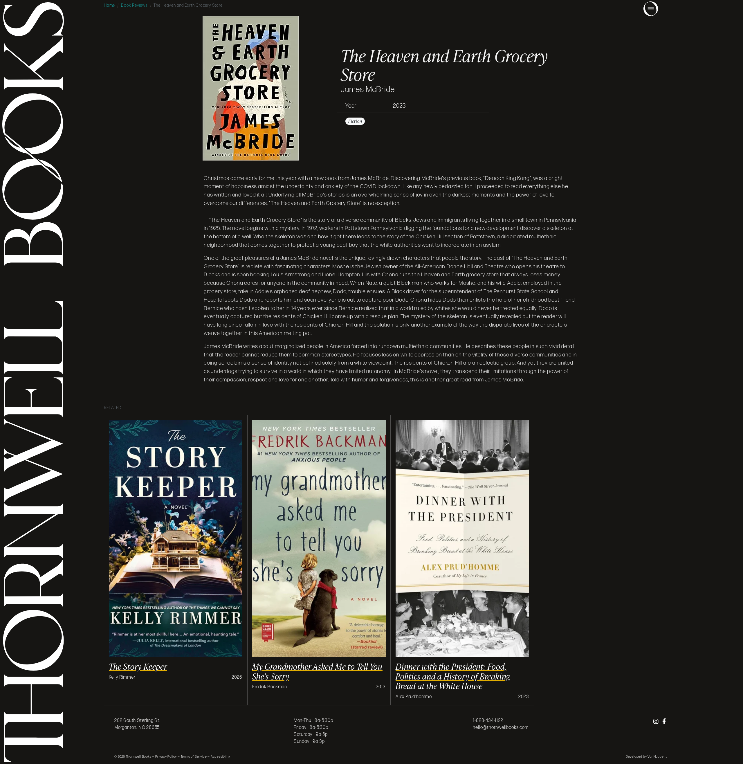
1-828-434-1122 (488, 720)
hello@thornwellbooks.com (501, 727)
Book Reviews (134, 5)
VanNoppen (657, 756)
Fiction (355, 121)
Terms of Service (194, 756)
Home (109, 5)
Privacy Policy (166, 756)
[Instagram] (656, 721)
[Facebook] (664, 721)
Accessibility (220, 756)
